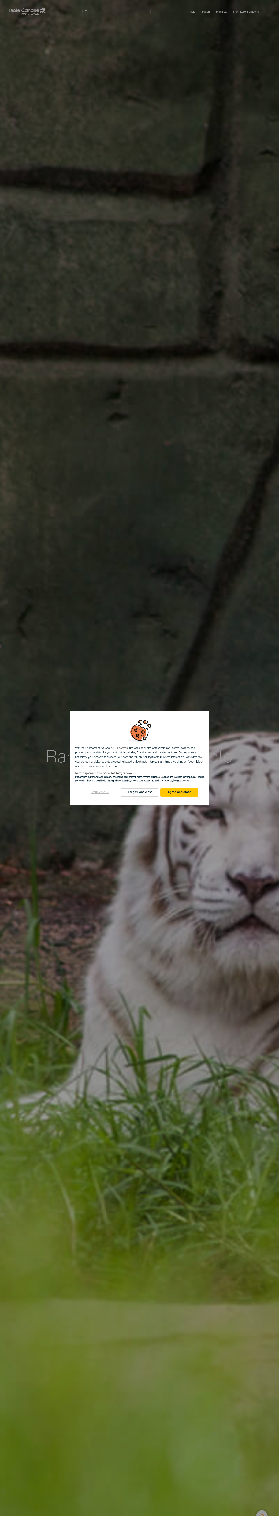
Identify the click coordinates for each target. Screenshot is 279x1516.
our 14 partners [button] (120, 748)
